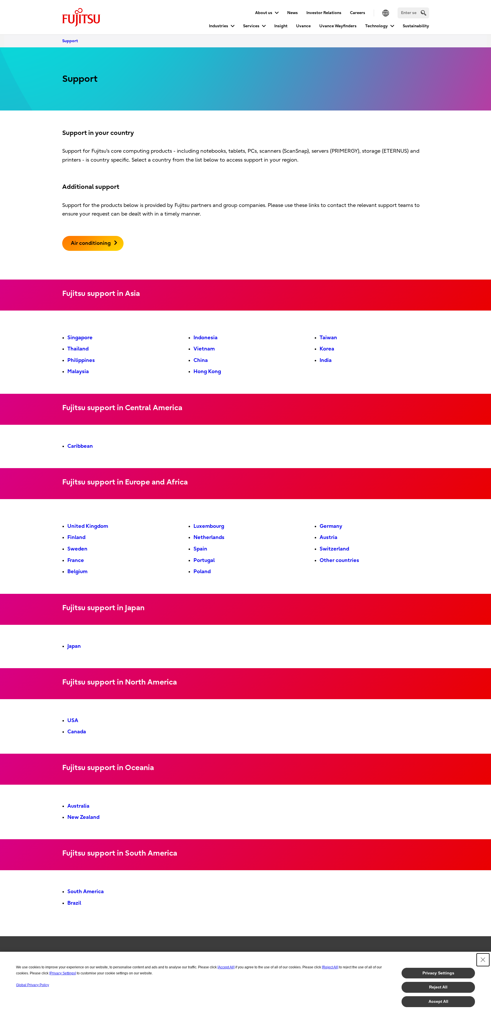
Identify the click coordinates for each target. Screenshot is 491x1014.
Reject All (438, 987)
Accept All (438, 1001)
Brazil (74, 903)
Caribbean (80, 446)
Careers (357, 12)
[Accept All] (226, 967)
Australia (78, 806)
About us (263, 12)
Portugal (204, 560)
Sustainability (416, 26)
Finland (76, 537)
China (200, 360)
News (292, 12)
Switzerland (334, 549)
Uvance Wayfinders (338, 26)
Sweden (77, 549)
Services (251, 26)
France (75, 560)
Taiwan (328, 338)
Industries (218, 26)
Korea (327, 349)
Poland (202, 572)
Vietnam (204, 349)
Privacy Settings (438, 973)
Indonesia (205, 338)
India (326, 360)
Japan (74, 646)
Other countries (339, 560)
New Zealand (83, 817)
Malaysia (78, 372)
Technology (376, 26)
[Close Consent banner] (483, 959)
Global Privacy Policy (32, 985)
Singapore (80, 338)
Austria (328, 537)
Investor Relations (323, 12)
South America (85, 892)
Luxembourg (208, 526)
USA (72, 721)
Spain (200, 549)
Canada (76, 732)
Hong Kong (207, 372)
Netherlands (208, 537)
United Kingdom (87, 526)
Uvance (303, 26)
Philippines (81, 360)
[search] (423, 12)
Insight (280, 26)
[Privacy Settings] (62, 973)
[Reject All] (330, 967)
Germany (331, 526)
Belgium (77, 572)
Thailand (78, 349)
